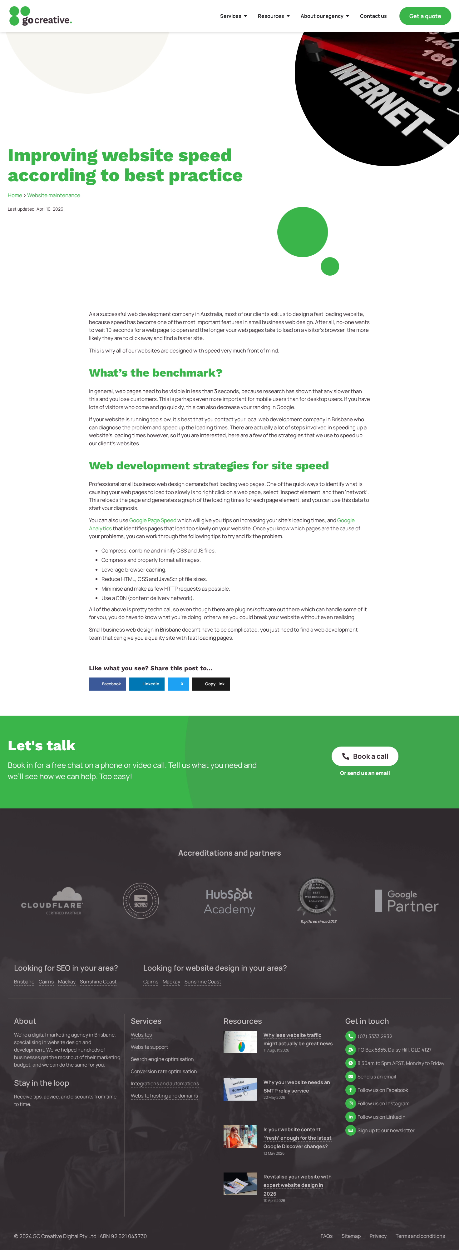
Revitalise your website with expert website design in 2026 (298, 1185)
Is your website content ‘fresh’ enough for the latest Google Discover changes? (298, 1138)
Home (15, 195)
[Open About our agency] (347, 16)
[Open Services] (245, 16)
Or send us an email (365, 773)
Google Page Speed (152, 520)
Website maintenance (53, 195)
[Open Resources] (288, 16)
